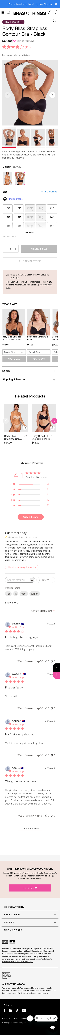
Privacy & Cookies (10, 1018)
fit (16, 593)
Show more (11, 602)
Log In (38, 4)
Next (56, 324)
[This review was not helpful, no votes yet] (52, 661)
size (8, 593)
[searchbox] (17, 579)
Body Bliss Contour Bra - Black (38, 338)
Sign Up (48, 4)
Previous (4, 324)
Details (6, 370)
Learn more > (42, 993)
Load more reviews (30, 828)
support (34, 593)
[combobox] (43, 610)
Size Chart (51, 191)
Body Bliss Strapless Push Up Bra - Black (11, 338)
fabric (23, 593)
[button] (52, 95)
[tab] (30, 370)
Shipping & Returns (13, 379)
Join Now (30, 888)
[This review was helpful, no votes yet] (46, 661)
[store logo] (30, 13)
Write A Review (30, 517)
